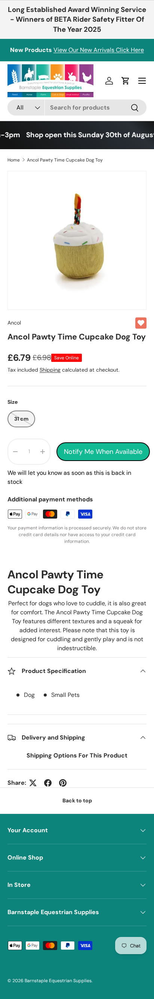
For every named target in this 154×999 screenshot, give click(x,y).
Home (13, 160)
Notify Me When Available (103, 451)
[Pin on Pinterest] (62, 782)
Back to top (77, 800)
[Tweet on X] (32, 782)
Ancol (14, 322)
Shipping (50, 369)
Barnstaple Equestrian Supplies (58, 981)
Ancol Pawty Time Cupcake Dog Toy (65, 160)
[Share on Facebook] (47, 782)
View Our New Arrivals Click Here (98, 50)
